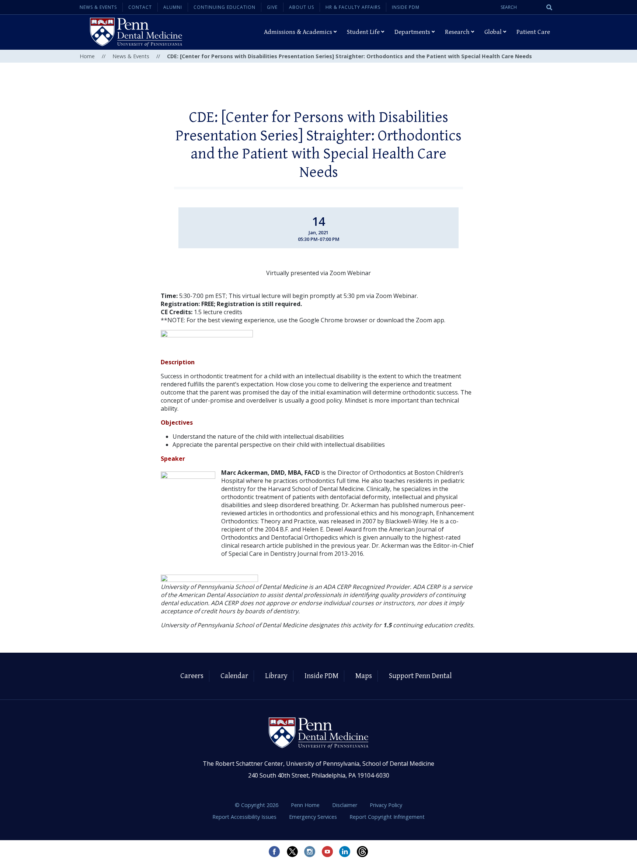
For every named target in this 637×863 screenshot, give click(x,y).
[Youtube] (327, 851)
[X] (292, 851)
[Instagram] (310, 851)
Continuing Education (224, 7)
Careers (191, 676)
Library (276, 676)
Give (272, 7)
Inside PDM (406, 7)
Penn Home (306, 804)
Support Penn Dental (420, 676)
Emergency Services (313, 816)
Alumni (172, 7)
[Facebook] (274, 851)
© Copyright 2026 (256, 804)
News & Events (98, 7)
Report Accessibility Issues (245, 816)
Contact (140, 7)
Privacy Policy (386, 804)
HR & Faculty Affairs (353, 7)
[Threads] (363, 851)
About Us (301, 7)
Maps (363, 676)
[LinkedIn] (345, 851)
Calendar (234, 676)
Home (87, 56)
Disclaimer (345, 804)
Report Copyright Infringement (387, 816)
